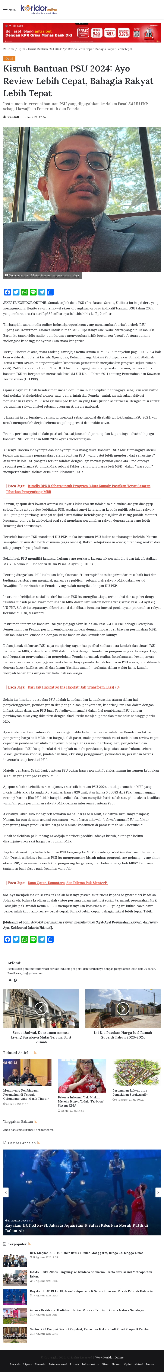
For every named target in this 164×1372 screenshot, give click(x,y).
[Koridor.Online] (39, 9)
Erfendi (11, 117)
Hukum (116, 1364)
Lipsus (27, 1364)
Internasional (58, 1364)
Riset (105, 1364)
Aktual (138, 1364)
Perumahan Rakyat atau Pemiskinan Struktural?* (130, 1092)
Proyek (74, 1364)
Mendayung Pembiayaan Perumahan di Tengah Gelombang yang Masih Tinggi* (26, 1095)
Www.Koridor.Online (109, 1357)
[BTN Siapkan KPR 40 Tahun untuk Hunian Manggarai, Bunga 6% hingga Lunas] (15, 1259)
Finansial (40, 1364)
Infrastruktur (91, 1364)
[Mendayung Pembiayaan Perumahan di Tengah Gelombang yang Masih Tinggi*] (27, 1072)
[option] (82, 1192)
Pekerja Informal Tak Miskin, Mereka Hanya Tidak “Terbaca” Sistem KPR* (81, 1101)
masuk (22, 1129)
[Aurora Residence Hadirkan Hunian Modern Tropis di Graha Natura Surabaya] (15, 1316)
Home (10, 49)
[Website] (10, 980)
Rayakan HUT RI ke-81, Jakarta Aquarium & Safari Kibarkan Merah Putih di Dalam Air (92, 1291)
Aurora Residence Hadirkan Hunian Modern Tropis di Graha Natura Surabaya (79, 1230)
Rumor (150, 1364)
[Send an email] (17, 117)
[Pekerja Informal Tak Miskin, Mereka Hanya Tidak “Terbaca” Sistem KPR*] (82, 1076)
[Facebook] (15, 980)
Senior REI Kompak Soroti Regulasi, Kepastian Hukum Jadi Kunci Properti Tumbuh (90, 1329)
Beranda (15, 1364)
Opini (21, 49)
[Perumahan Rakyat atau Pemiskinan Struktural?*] (137, 1072)
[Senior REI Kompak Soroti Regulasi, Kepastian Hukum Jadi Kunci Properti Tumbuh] (15, 1335)
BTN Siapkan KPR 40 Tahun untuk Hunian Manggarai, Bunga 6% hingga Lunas (86, 1253)
